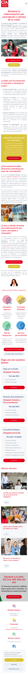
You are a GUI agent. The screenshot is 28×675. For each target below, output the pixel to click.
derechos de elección (13, 176)
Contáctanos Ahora (14, 596)
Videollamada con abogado (15, 353)
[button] (26, 3)
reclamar (9, 245)
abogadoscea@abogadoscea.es (14, 629)
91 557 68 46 (15, 64)
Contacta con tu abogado (15, 349)
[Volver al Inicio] (4, 3)
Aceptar (14, 659)
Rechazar (14, 664)
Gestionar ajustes (14, 668)
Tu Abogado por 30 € (15, 60)
